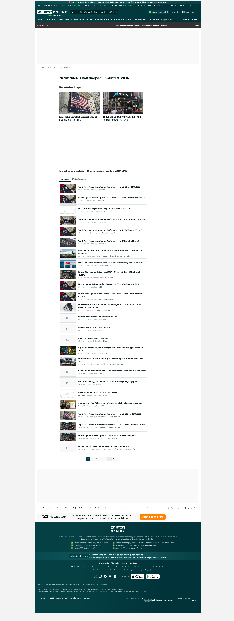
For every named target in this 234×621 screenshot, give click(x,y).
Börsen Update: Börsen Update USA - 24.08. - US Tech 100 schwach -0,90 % (111, 198)
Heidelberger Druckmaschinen (112, 364)
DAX (105, 211)
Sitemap (124, 563)
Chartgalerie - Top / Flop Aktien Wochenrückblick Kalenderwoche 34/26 (110, 403)
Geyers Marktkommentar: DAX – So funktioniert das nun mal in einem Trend (112, 371)
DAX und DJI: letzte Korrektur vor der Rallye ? (98, 392)
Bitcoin (105, 341)
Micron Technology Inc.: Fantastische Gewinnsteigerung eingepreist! (108, 381)
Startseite (40, 67)
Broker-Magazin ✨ (162, 19)
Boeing (101, 200)
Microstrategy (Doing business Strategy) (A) (120, 449)
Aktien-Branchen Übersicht (107, 563)
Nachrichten (63, 19)
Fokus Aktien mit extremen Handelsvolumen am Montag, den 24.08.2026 (110, 262)
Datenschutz (107, 570)
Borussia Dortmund (104, 310)
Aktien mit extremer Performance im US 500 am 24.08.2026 (78, 118)
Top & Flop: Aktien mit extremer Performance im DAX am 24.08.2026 (108, 241)
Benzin (105, 319)
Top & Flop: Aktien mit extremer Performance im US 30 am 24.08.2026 (109, 187)
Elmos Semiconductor (110, 233)
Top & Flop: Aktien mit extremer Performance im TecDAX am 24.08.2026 (110, 230)
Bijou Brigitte (106, 265)
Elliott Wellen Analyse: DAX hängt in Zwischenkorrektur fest (104, 208)
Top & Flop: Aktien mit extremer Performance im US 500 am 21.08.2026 (109, 414)
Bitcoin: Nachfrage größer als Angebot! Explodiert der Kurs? (104, 446)
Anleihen (98, 19)
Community (50, 19)
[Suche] (116, 12)
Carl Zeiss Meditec (106, 299)
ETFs (89, 19)
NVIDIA (105, 190)
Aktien (40, 19)
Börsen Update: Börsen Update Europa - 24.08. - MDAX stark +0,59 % (108, 284)
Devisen (138, 19)
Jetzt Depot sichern (79, 556)
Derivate (108, 19)
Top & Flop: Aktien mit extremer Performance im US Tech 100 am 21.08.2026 (112, 425)
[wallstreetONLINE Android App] (153, 578)
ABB (100, 287)
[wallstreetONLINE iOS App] (137, 578)
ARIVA (101, 584)
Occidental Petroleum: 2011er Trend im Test (97, 316)
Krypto (129, 19)
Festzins (147, 19)
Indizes (74, 19)
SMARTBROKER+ (149, 545)
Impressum (87, 570)
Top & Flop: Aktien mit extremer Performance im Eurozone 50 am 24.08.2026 (112, 219)
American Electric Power (110, 417)
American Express (106, 278)
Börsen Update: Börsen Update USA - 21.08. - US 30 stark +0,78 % (107, 435)
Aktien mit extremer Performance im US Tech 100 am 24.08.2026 (122, 118)
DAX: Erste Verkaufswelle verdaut (93, 338)
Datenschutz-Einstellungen (124, 570)
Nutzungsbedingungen (144, 570)
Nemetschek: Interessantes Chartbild (94, 327)
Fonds (83, 19)
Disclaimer (96, 570)
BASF (104, 222)
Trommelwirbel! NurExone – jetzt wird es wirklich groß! (124, 25)
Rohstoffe (119, 19)
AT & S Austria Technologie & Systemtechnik (113, 256)
